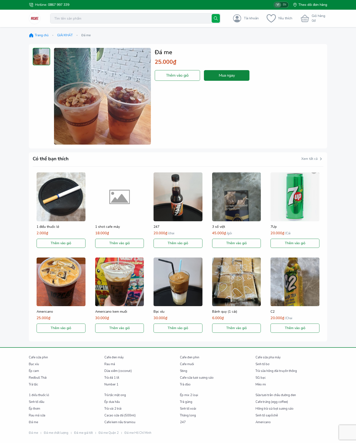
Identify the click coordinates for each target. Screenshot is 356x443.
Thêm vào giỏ (177, 75)
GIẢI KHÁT (65, 35)
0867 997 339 (58, 4)
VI (278, 5)
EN (284, 5)
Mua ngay (227, 75)
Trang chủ (41, 35)
